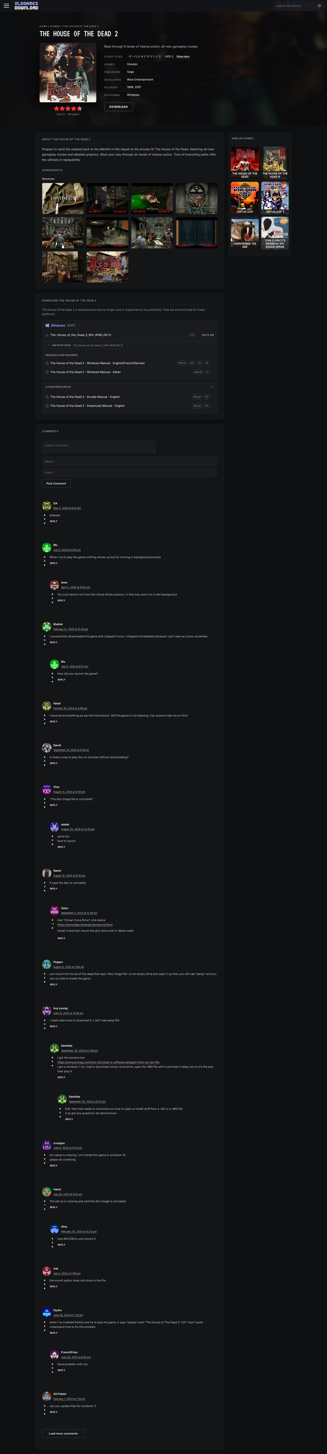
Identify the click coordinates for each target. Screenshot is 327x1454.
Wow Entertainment (140, 79)
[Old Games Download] (26, 5)
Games (55, 26)
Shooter (132, 64)
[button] (6, 6)
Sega (130, 72)
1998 (130, 87)
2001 (138, 87)
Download (118, 107)
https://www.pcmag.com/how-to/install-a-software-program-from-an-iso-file (108, 1062)
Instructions (87, 345)
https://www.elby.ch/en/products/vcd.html (85, 924)
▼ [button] (44, 523)
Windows (133, 95)
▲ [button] (44, 514)
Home (43, 26)
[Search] (319, 6)
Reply (54, 521)
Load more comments (63, 1433)
